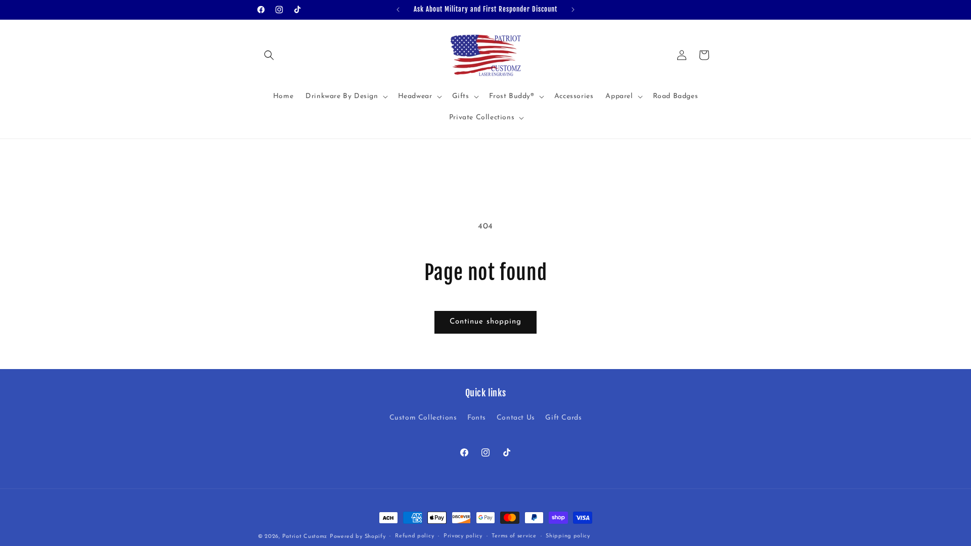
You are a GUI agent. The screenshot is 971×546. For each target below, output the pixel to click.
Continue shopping (485, 322)
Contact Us (516, 418)
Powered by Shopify (358, 536)
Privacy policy (463, 536)
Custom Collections (423, 418)
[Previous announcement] (398, 9)
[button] (269, 55)
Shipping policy (568, 536)
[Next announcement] (573, 9)
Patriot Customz (305, 536)
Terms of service (514, 536)
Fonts (476, 418)
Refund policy (414, 536)
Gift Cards (563, 418)
